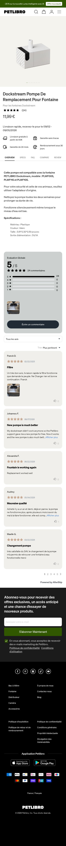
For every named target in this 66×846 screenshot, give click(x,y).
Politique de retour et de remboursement (19, 729)
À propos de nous (45, 685)
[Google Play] (44, 762)
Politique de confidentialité (24, 648)
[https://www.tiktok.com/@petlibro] (40, 671)
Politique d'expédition (18, 721)
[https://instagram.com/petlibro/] (33, 671)
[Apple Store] (20, 762)
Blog (39, 697)
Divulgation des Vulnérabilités (44, 740)
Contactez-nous (44, 691)
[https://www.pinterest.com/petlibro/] (25, 671)
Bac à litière (13, 685)
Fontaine (12, 691)
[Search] (36, 11)
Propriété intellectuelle (47, 733)
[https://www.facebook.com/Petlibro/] (17, 671)
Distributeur (13, 697)
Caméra (12, 702)
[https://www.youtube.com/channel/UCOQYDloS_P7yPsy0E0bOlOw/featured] (48, 671)
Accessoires (14, 708)
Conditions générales (47, 727)
